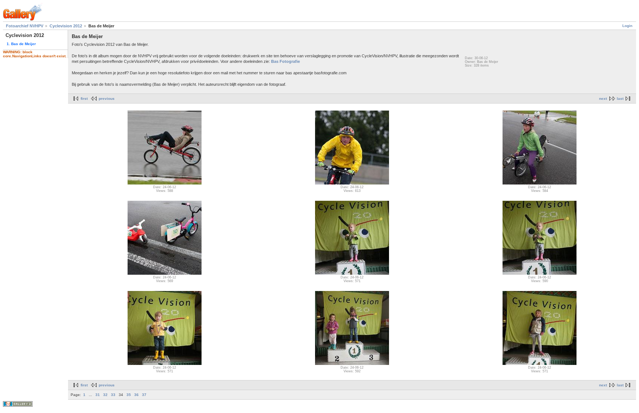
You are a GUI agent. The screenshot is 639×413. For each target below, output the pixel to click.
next (603, 99)
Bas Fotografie (285, 61)
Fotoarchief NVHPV (24, 26)
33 (113, 395)
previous (107, 99)
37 (144, 395)
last (620, 99)
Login (627, 26)
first (84, 99)
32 (105, 395)
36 (136, 395)
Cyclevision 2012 (66, 26)
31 (97, 395)
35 (128, 395)
